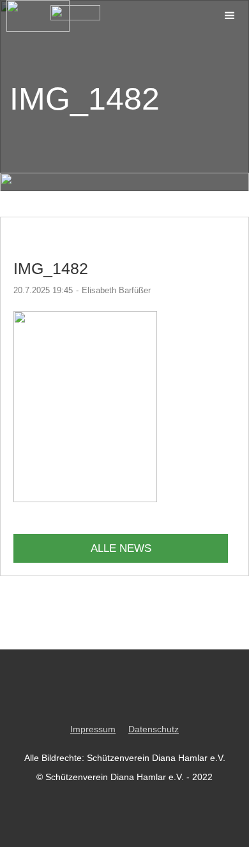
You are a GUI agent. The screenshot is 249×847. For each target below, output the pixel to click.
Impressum (93, 729)
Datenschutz (153, 729)
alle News (121, 548)
